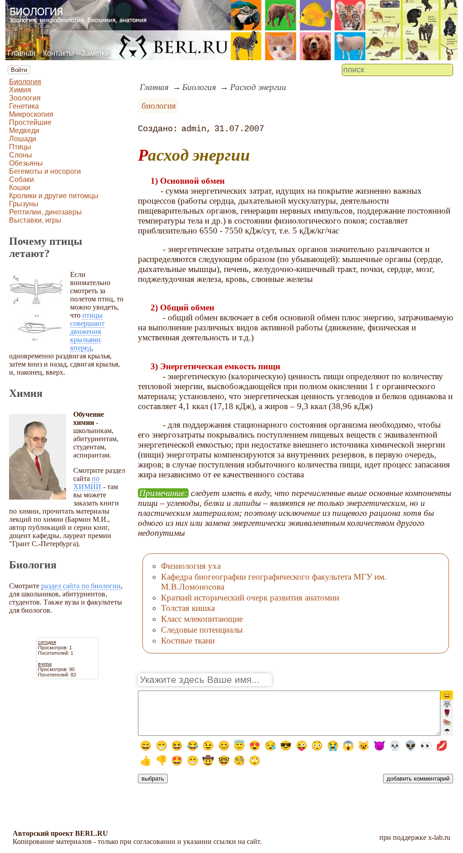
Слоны (20, 155)
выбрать (153, 778)
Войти (19, 70)
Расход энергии (258, 87)
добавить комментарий (418, 778)
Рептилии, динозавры (45, 212)
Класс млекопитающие (202, 619)
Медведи (24, 130)
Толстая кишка (188, 608)
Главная (22, 53)
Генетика (24, 106)
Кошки (19, 187)
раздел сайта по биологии (81, 586)
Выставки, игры (35, 220)
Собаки (21, 179)
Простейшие (30, 122)
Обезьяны (26, 163)
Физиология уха (191, 566)
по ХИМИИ (87, 483)
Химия (20, 90)
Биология (25, 82)
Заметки (95, 53)
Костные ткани (188, 640)
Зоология (25, 98)
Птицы (20, 147)
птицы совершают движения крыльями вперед (87, 331)
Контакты (58, 53)
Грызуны (23, 204)
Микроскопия (31, 114)
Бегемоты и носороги (45, 171)
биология (159, 105)
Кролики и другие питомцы (54, 196)
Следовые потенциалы (202, 629)
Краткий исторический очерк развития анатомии (250, 597)
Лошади (22, 139)
